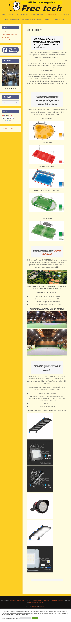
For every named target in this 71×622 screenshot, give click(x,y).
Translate (12, 120)
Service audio (6, 40)
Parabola (35, 606)
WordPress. (42, 606)
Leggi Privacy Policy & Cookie (11, 618)
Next (16, 75)
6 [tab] (15, 88)
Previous (4, 75)
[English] (4, 116)
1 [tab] (5, 88)
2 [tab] (7, 88)
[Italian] (8, 116)
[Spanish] (11, 116)
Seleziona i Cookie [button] (25, 618)
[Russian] (10, 116)
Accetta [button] (35, 618)
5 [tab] (13, 88)
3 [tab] (9, 88)
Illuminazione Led (8, 32)
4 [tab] (11, 88)
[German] (6, 116)
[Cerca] (17, 102)
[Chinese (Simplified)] (3, 116)
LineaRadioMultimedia (36, 602)
